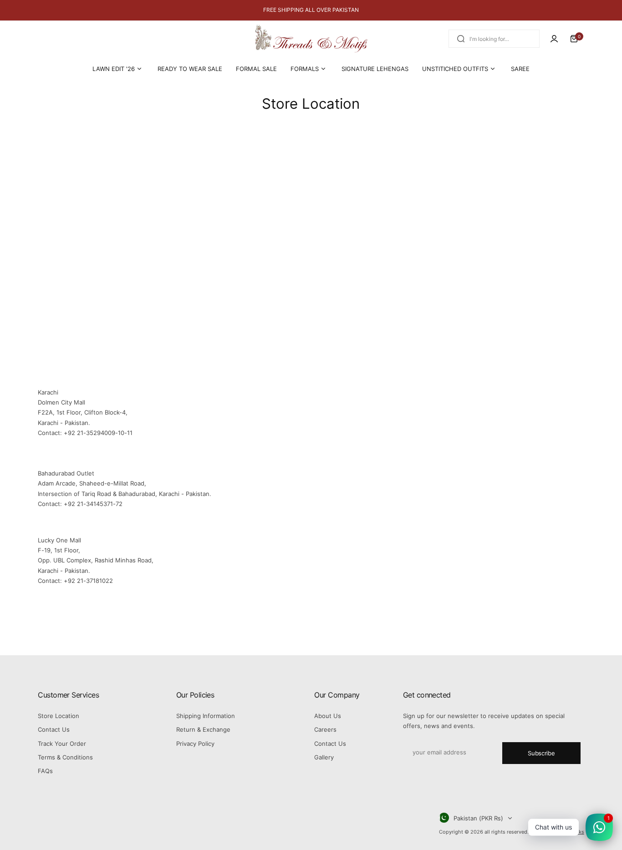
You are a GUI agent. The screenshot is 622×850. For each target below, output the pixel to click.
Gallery (324, 757)
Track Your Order (62, 743)
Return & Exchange (203, 729)
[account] (554, 39)
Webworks (572, 832)
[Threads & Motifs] (311, 39)
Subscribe (541, 753)
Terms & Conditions (65, 757)
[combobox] (494, 39)
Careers (325, 729)
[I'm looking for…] (461, 39)
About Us (327, 715)
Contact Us (54, 729)
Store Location (58, 715)
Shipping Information (205, 715)
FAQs (45, 770)
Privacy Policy (195, 743)
